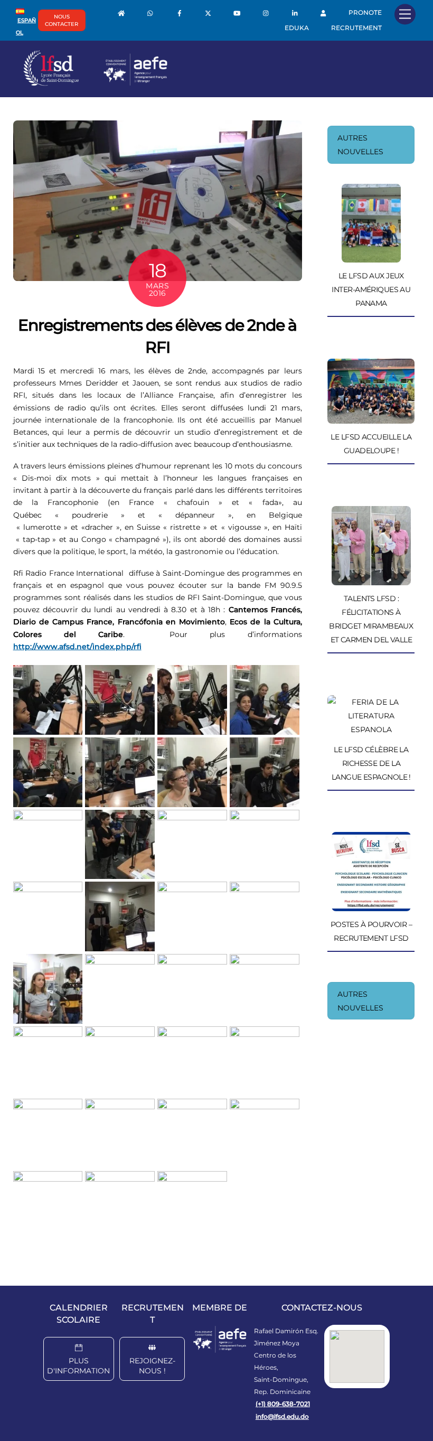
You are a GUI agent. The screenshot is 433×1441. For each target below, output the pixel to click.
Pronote (365, 12)
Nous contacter (61, 20)
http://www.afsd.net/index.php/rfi (77, 646)
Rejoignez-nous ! (152, 1366)
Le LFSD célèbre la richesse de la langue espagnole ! (371, 763)
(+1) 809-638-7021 (283, 1404)
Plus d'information (78, 1366)
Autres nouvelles (360, 144)
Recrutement (356, 28)
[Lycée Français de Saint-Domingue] (96, 83)
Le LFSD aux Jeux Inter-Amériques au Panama (371, 289)
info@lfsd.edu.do (282, 1416)
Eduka (297, 28)
